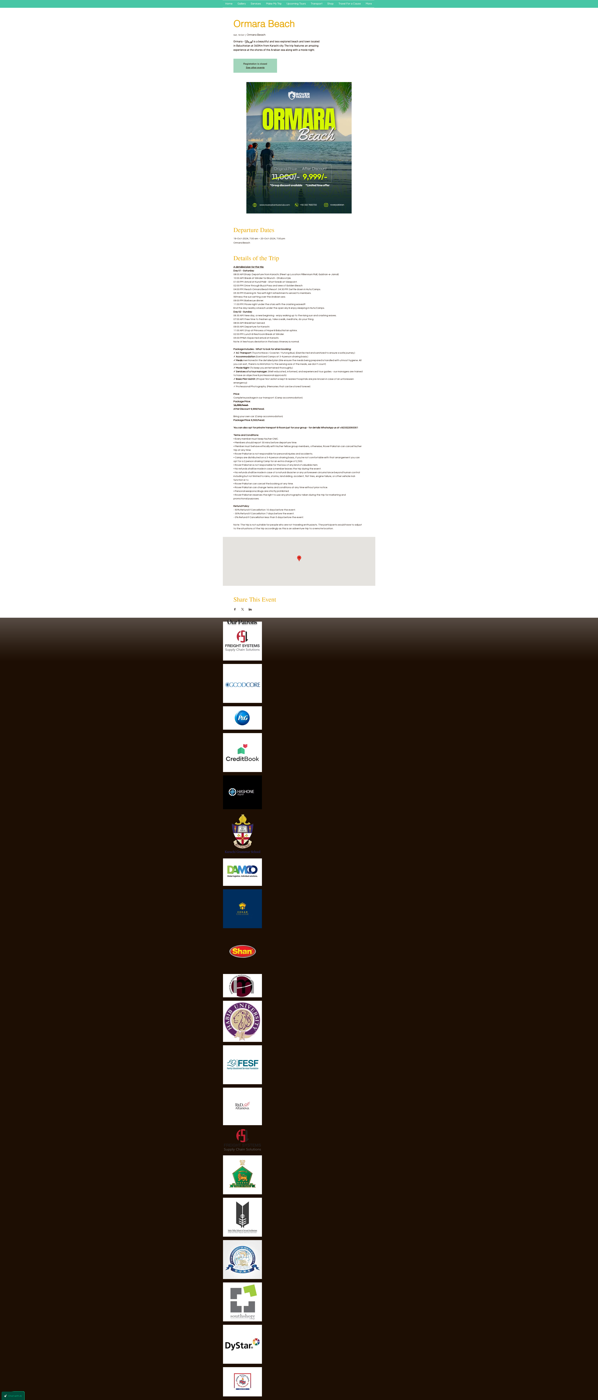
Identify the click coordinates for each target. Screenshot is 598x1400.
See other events (255, 67)
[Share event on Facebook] (234, 609)
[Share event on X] (242, 609)
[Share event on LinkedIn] (250, 609)
